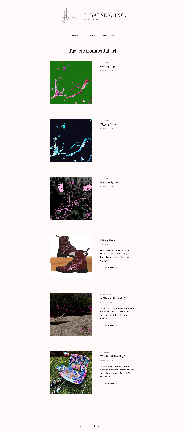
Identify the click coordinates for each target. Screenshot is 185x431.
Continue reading (112, 268)
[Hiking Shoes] (71, 256)
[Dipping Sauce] (71, 140)
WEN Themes (104, 426)
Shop (113, 35)
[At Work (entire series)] (71, 314)
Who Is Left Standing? (112, 356)
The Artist (74, 35)
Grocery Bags (107, 66)
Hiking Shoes (107, 240)
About (84, 35)
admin (112, 70)
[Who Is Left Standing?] (71, 372)
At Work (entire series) (112, 298)
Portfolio (103, 35)
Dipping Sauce (108, 124)
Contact (93, 35)
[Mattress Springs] (71, 198)
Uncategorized (105, 62)
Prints (109, 294)
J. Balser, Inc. (105, 15)
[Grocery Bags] (71, 82)
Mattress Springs (109, 182)
